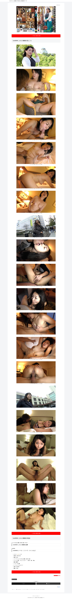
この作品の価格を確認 (36, 35)
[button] (48, 583)
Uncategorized (15, 579)
